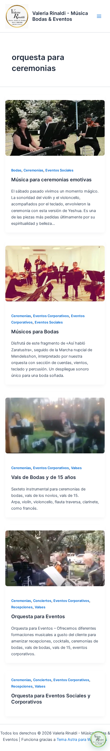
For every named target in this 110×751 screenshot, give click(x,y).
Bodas (16, 170)
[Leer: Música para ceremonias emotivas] (55, 128)
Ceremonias (33, 170)
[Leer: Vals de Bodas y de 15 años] (55, 425)
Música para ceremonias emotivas (51, 179)
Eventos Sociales (59, 170)
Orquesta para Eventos (38, 616)
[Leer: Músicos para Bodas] (55, 273)
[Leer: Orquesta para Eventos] (55, 558)
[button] (98, 739)
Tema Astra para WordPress (82, 739)
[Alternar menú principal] (99, 16)
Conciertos (42, 601)
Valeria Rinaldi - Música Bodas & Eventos (60, 16)
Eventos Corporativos (51, 316)
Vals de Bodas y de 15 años (43, 477)
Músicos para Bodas (35, 331)
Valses (76, 468)
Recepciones (22, 607)
